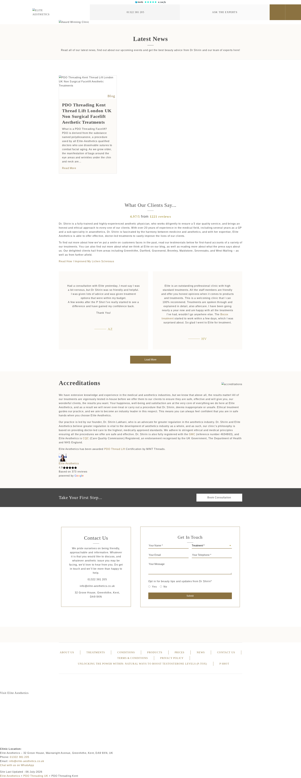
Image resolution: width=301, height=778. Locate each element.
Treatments (95, 652)
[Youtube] (219, 634)
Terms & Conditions (132, 658)
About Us (67, 652)
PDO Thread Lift (114, 449)
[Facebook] (82, 634)
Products (154, 652)
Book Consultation (219, 497)
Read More (69, 168)
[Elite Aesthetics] (45, 12)
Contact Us (226, 652)
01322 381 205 (135, 12)
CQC (86, 438)
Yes (154, 586)
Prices (179, 652)
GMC (192, 434)
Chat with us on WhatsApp (17, 765)
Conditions (126, 652)
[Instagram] (173, 634)
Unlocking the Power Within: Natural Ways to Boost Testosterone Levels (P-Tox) (142, 663)
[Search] (277, 12)
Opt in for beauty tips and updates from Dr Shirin (180, 581)
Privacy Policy (172, 658)
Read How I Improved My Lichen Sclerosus (86, 261)
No (165, 586)
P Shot (224, 663)
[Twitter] (128, 634)
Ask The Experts (224, 12)
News (201, 652)
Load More (150, 359)
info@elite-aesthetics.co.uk (97, 586)
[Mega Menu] (293, 12)
